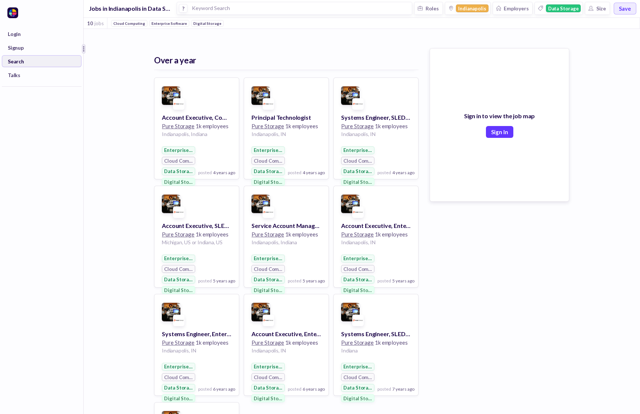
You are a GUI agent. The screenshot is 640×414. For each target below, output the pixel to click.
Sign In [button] (499, 132)
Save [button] (625, 8)
